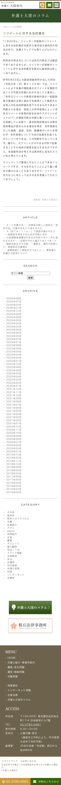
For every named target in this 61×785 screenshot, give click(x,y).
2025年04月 (14, 327)
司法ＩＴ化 (13, 550)
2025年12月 (14, 311)
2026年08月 (14, 298)
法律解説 (12, 556)
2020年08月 (14, 439)
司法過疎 (12, 565)
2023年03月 (14, 355)
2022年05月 (14, 373)
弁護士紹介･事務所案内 (21, 662)
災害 (9, 537)
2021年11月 (14, 392)
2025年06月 (14, 320)
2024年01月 (14, 342)
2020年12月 (14, 427)
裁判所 (11, 515)
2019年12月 (14, 455)
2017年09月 (14, 476)
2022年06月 (14, 370)
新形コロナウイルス (18, 518)
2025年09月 (14, 314)
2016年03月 (14, 489)
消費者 (11, 578)
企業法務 (13, 695)
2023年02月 (14, 358)
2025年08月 (14, 317)
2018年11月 (14, 461)
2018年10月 (14, 464)
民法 (9, 559)
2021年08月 (14, 401)
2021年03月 (14, 417)
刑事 (9, 572)
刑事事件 (13, 685)
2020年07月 (14, 442)
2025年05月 (14, 323)
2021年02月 (14, 420)
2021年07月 (14, 405)
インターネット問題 (19, 690)
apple (11, 531)
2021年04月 (14, 414)
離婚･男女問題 (16, 667)
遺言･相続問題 (16, 672)
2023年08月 (14, 345)
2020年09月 (14, 436)
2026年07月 (14, 301)
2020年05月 (14, 445)
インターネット (15, 575)
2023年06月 (14, 348)
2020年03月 (14, 448)
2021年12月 (14, 389)
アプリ (11, 528)
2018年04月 (14, 473)
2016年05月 (14, 483)
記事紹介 (12, 525)
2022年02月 (14, 383)
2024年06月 (14, 333)
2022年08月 (14, 367)
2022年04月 (14, 376)
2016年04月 (14, 486)
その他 (11, 512)
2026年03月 (14, 305)
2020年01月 (14, 452)
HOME (12, 658)
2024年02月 (14, 339)
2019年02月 (14, 458)
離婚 (9, 540)
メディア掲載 (14, 553)
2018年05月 (14, 470)
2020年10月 (14, 433)
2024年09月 (14, 330)
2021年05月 (14, 411)
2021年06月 (14, 408)
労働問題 (13, 676)
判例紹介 (12, 534)
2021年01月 (14, 423)
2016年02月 (14, 492)
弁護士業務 (13, 568)
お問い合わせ (29, 761)
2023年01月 (14, 361)
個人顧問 (12, 547)
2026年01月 (14, 308)
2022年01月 (14, 386)
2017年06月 (14, 480)
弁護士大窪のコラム (19, 700)
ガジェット (13, 543)
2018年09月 (14, 467)
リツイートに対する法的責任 (24, 33)
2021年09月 (14, 398)
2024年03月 (14, 336)
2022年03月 (14, 380)
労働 (9, 522)
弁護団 (11, 562)
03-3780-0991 (30, 724)
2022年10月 (14, 364)
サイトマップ (11, 761)
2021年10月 (14, 395)
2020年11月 (14, 430)
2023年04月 (14, 352)
